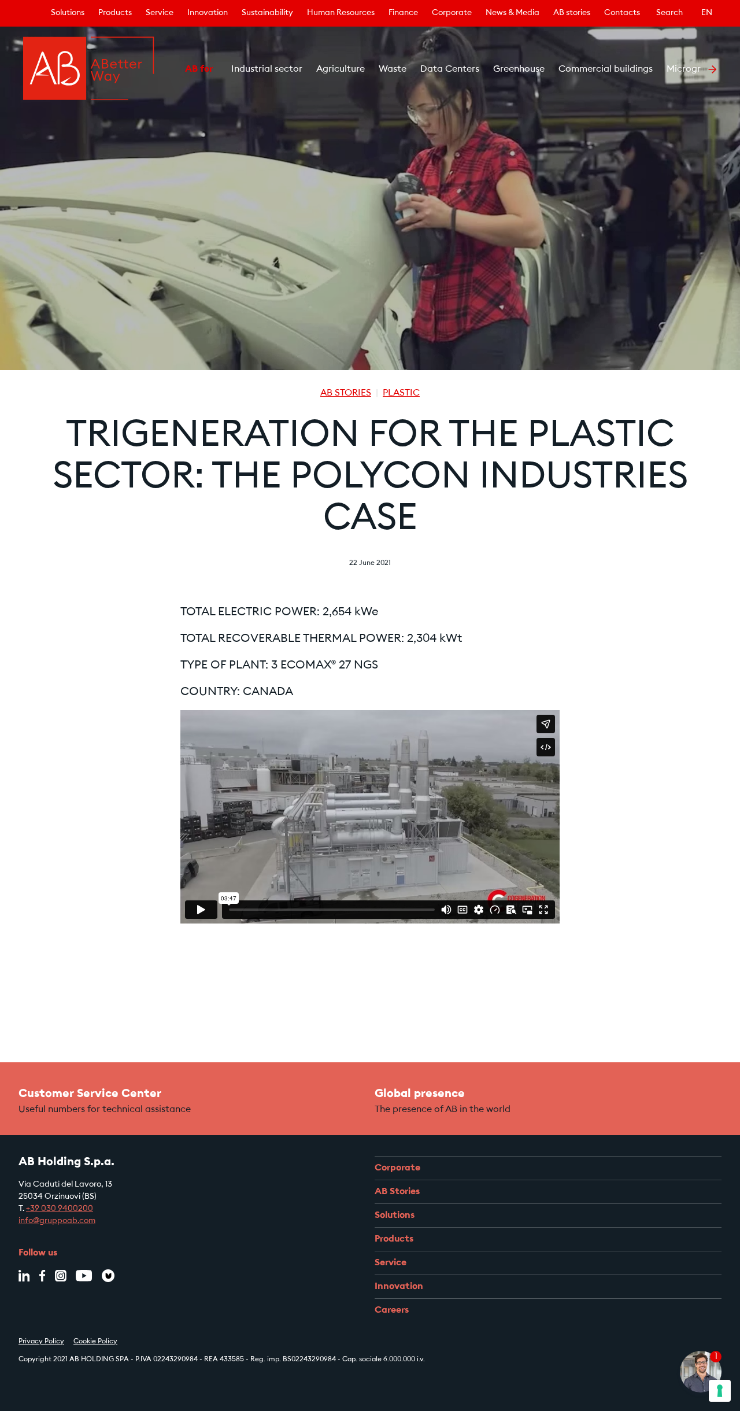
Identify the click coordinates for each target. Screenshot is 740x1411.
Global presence (420, 1094)
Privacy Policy (41, 1341)
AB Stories (345, 393)
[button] (170, 69)
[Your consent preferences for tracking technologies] (720, 1391)
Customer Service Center (89, 1094)
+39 (59, 1209)
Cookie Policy (95, 1341)
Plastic (401, 393)
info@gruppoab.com (56, 1221)
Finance (403, 13)
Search (669, 13)
